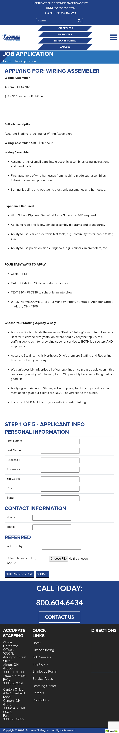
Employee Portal (65, 40)
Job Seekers (65, 28)
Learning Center (44, 686)
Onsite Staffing (43, 650)
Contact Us (41, 700)
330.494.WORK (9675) (14, 710)
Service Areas (43, 679)
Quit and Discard (19, 574)
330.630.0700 (67, 8)
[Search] (79, 20)
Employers (65, 34)
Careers (65, 46)
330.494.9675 (68, 13)
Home (37, 643)
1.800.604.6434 (14, 676)
